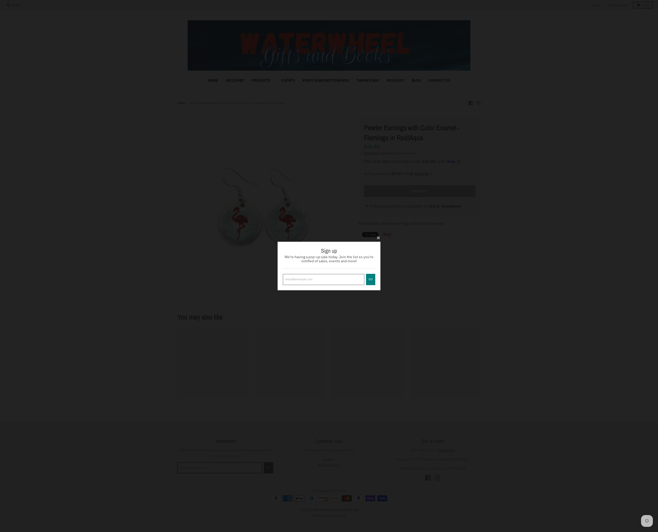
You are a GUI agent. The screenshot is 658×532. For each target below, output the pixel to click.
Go (371, 279)
